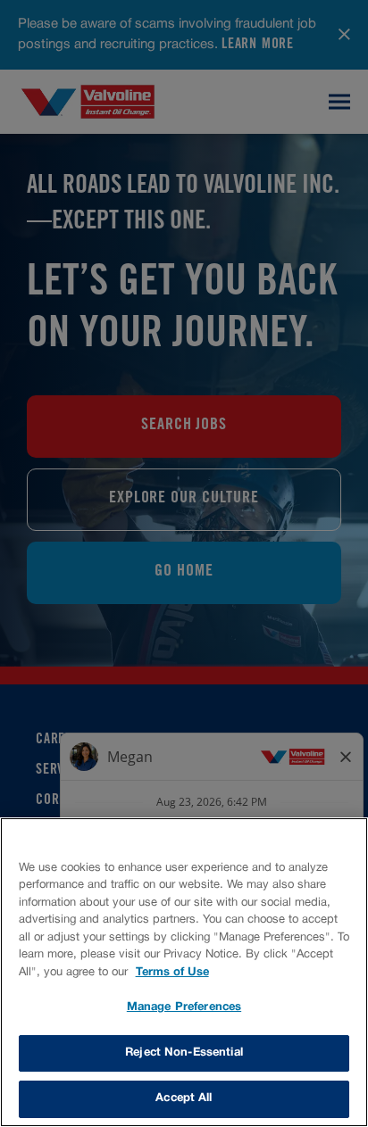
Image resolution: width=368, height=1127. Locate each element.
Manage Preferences (184, 1007)
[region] (184, 972)
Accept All (183, 1098)
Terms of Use (172, 972)
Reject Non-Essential (184, 1053)
